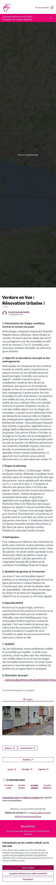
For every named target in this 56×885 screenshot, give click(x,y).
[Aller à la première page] (21, 7)
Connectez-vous (10, 797)
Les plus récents (21, 786)
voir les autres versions (41, 812)
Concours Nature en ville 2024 (16, 16)
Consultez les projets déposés (17, 19)
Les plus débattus (47, 786)
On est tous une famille (18, 312)
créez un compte (30, 797)
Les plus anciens (34, 786)
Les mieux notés (8, 786)
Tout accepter (28, 867)
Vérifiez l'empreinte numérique (28, 816)
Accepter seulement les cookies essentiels (28, 873)
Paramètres (28, 879)
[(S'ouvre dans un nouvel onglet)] (28, 720)
